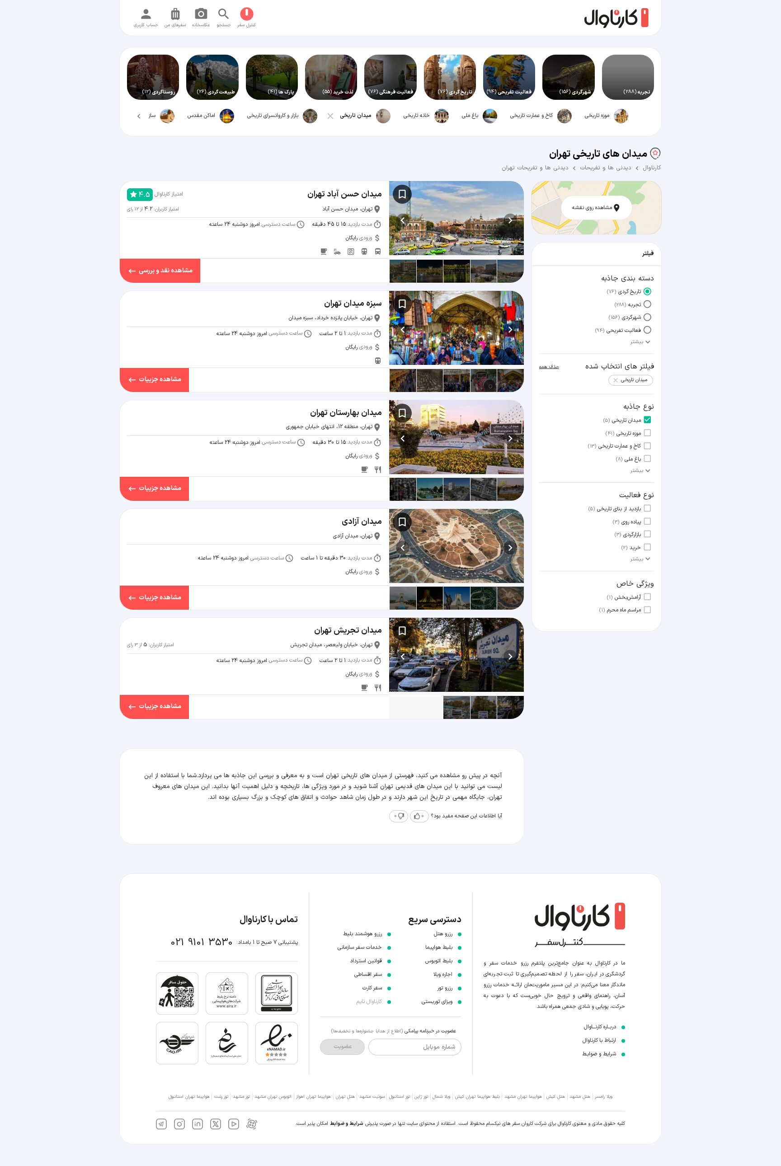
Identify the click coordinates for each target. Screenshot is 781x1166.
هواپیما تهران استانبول (189, 1096)
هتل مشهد (579, 1096)
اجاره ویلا (442, 974)
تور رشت (221, 1096)
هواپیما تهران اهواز (313, 1096)
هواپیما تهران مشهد (523, 1096)
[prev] (510, 220)
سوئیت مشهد (372, 1096)
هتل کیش (555, 1096)
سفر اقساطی (368, 974)
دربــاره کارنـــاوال (600, 1027)
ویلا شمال (441, 1096)
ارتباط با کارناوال (599, 1040)
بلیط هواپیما (438, 947)
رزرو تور (444, 988)
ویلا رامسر (603, 1096)
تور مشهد (241, 1096)
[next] (402, 220)
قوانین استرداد (366, 961)
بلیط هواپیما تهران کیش (477, 1096)
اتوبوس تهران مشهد (273, 1096)
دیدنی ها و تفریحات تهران (535, 168)
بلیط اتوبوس (438, 961)
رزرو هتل (443, 934)
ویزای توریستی (437, 1002)
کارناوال (652, 168)
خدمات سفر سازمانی (360, 947)
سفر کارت (372, 988)
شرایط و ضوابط (346, 1124)
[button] (604, 116)
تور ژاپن (421, 1096)
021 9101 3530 (202, 942)
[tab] (604, 116)
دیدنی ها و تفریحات (605, 168)
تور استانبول (399, 1096)
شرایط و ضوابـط (599, 1054)
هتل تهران (345, 1096)
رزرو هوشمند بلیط (362, 934)
